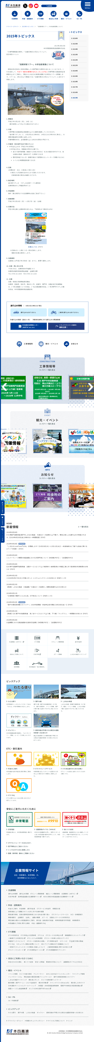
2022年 (75, 60)
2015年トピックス (28, 26)
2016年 (75, 92)
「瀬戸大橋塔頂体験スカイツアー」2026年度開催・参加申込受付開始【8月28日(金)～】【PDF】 (39, 605)
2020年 (75, 71)
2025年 (75, 44)
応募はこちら (32, 247)
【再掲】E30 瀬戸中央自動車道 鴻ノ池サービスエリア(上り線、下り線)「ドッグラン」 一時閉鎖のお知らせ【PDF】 (47, 613)
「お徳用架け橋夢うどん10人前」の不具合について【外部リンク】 (29, 596)
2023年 (75, 54)
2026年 (75, 38)
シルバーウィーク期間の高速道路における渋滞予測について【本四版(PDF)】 (33, 558)
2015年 (75, 98)
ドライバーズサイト (12, 26)
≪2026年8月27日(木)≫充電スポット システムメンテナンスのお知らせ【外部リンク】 (36, 578)
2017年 (75, 87)
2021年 (75, 65)
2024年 (75, 49)
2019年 (75, 76)
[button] (90, 387)
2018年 (75, 81)
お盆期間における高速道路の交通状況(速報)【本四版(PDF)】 (27, 622)
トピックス (76, 32)
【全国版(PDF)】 (67, 558)
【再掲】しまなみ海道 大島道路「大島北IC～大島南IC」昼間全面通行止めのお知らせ (36, 587)
